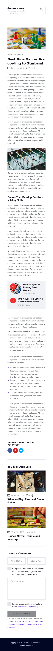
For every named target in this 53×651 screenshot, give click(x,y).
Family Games (16, 443)
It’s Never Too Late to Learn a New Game (30, 300)
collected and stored (27, 607)
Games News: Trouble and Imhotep (23, 538)
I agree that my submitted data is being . (27, 605)
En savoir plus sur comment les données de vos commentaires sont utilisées (25, 625)
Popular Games (15, 55)
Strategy (14, 445)
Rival (31, 443)
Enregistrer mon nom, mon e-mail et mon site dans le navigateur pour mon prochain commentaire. (28, 571)
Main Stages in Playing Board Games (31, 287)
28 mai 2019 (29, 294)
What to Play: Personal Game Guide (25, 501)
